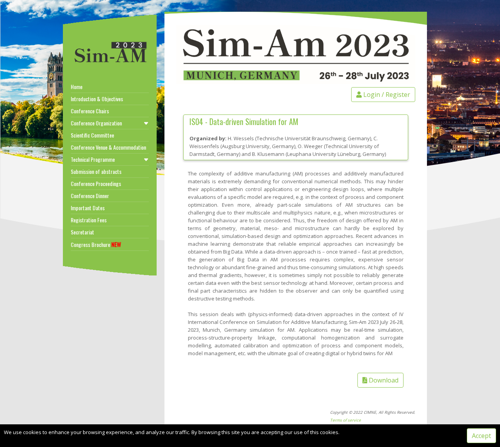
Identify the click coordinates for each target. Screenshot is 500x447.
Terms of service (345, 420)
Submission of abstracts (96, 171)
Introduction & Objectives (97, 99)
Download (382, 380)
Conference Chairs (90, 111)
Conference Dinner (90, 195)
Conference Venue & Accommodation (108, 147)
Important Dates (88, 208)
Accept (481, 435)
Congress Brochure (96, 244)
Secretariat (82, 232)
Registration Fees (89, 220)
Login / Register (386, 94)
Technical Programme (93, 159)
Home (76, 86)
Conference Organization (96, 123)
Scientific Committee (92, 135)
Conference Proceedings (96, 183)
